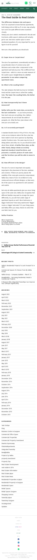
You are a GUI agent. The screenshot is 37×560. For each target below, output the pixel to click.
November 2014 (7, 381)
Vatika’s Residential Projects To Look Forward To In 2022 (18, 266)
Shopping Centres (7, 494)
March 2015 (5, 369)
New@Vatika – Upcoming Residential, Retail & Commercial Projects (17, 278)
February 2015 (6, 372)
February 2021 (6, 324)
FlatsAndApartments (8, 446)
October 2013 (6, 415)
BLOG (18, 536)
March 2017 (5, 351)
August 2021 (5, 312)
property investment (8, 458)
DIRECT (18, 527)
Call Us (30, 3)
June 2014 (5, 396)
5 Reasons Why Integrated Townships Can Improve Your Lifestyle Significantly (18, 282)
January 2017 (6, 357)
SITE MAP (18, 533)
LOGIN (10, 8)
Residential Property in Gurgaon (22, 232)
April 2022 (5, 297)
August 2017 (5, 342)
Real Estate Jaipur (7, 473)
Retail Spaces (6, 488)
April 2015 (5, 366)
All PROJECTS (4, 8)
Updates (4, 507)
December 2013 (7, 409)
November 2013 (7, 412)
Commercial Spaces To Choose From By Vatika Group (17, 270)
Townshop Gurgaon (8, 501)
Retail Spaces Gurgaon (9, 491)
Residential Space (7, 485)
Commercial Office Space (10, 434)
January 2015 (6, 375)
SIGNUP (27, 8)
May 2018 (5, 333)
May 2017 (5, 348)
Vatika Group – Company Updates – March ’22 (16, 274)
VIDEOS (18, 520)
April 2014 (5, 400)
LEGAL (18, 530)
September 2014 (7, 387)
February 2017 (6, 354)
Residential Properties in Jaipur (12, 479)
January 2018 (6, 339)
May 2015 (5, 363)
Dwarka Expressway (8, 443)
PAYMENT (22, 8)
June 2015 (5, 360)
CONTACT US (18, 524)
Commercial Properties (9, 437)
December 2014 (7, 378)
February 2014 (6, 403)
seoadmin (16, 15)
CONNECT (16, 8)
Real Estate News (7, 476)
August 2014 (6, 390)
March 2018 (5, 336)
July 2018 (5, 330)
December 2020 (7, 327)
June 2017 (5, 345)
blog (3, 428)
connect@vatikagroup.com (23, 556)
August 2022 (5, 294)
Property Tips (6, 461)
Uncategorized (6, 504)
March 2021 (5, 321)
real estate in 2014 (8, 467)
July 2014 (5, 393)
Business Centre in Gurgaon (11, 431)
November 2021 (7, 306)
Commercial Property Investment (13, 440)
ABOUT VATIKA (18, 517)
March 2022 (5, 300)
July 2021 (4, 315)
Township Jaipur (7, 498)
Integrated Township (8, 449)
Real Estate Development (14, 231)
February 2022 (6, 303)
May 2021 (5, 318)
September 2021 (7, 309)
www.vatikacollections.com (13, 557)
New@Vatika (6, 452)
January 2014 (6, 406)
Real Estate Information (9, 470)
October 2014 (6, 384)
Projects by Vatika (7, 455)
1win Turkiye (6, 425)
